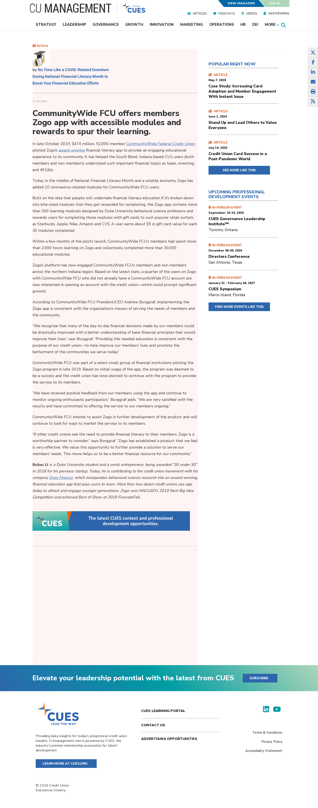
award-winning (72, 150)
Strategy (46, 24)
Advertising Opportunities (169, 738)
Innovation (162, 24)
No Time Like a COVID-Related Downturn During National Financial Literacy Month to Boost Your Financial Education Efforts (70, 76)
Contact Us (153, 725)
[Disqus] (115, 609)
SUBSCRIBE (259, 678)
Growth (134, 24)
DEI (255, 24)
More (271, 24)
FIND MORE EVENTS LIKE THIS (239, 307)
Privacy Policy (271, 741)
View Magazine (241, 3)
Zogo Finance (61, 477)
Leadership (74, 24)
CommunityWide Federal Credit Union (160, 143)
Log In (274, 3)
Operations (221, 24)
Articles (200, 13)
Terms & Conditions (267, 732)
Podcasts (226, 13)
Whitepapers (278, 13)
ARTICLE (242, 86)
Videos (251, 13)
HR (243, 24)
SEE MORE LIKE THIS (239, 170)
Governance (106, 24)
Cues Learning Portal (163, 710)
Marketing (191, 24)
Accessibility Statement (263, 751)
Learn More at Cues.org (65, 763)
